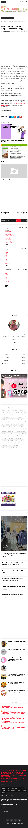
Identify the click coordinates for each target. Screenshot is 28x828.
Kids (22, 419)
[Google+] (15, 343)
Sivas (6, 259)
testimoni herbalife (22, 421)
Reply (6, 244)
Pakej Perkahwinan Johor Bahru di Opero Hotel (13, 778)
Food (13, 412)
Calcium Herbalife (21, 431)
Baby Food (4, 414)
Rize (6, 280)
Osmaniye (7, 284)
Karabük (7, 274)
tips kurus (21, 410)
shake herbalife (14, 447)
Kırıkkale (7, 262)
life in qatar (23, 412)
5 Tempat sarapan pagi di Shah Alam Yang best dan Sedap (16, 675)
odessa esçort (8, 238)
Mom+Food (23, 433)
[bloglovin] (19, 820)
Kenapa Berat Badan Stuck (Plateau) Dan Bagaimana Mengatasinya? (15, 659)
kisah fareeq (4, 419)
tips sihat (11, 419)
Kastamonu (7, 278)
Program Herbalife (8, 21)
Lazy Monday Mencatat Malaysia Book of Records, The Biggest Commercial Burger (12, 772)
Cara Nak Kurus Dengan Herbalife (10, 180)
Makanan (16, 433)
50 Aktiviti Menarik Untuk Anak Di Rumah (12, 808)
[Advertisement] (14, 48)
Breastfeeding (9, 424)
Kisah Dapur (9, 433)
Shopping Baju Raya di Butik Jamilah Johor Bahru (13, 770)
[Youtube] (24, 2)
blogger (18, 220)
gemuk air (4, 442)
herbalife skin (11, 442)
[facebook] (7, 820)
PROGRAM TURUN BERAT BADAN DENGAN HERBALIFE (12, 141)
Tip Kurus (4, 438)
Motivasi (3, 426)
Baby (17, 412)
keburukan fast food (13, 445)
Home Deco (13, 417)
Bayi (3, 424)
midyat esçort (8, 231)
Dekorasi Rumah (5, 417)
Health (17, 419)
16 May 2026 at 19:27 (23, 227)
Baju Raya (4, 431)
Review (23, 414)
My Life (9, 426)
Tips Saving (10, 438)
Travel (3, 412)
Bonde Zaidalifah (6, 711)
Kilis (6, 255)
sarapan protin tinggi (8, 96)
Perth (19, 417)
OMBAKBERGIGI (6, 721)
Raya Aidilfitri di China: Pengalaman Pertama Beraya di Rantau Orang (13, 728)
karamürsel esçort (9, 234)
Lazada (21, 424)
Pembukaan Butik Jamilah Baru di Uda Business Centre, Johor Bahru (13, 776)
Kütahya (7, 257)
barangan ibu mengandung (7, 440)
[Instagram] (22, 2)
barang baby (12, 428)
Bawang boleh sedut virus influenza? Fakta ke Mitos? (13, 719)
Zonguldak (7, 276)
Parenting (15, 410)
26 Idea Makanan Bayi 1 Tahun (16, 666)
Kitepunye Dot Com (7, 706)
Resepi (3, 410)
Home (2, 21)
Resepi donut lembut (14, 435)
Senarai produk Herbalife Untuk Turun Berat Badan (13, 160)
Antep (6, 252)
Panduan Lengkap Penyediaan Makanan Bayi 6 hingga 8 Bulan (16, 691)
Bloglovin (14, 363)
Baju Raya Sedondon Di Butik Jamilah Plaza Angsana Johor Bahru (12, 780)
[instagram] (15, 820)
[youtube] (11, 820)
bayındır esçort (8, 242)
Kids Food (4, 421)
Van (6, 256)
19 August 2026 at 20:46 (22, 269)
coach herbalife (21, 428)
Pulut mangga (4, 435)
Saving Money (4, 428)
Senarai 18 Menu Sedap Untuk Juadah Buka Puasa (16, 683)
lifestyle (8, 410)
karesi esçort (8, 237)
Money (18, 414)
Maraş (6, 277)
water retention (5, 450)
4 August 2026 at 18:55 (22, 248)
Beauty (8, 412)
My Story (14, 426)
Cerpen (3, 433)
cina (21, 440)
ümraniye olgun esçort (10, 241)
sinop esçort (8, 239)
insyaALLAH (4, 445)
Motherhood (14, 407)
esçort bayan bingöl (9, 235)
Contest (15, 424)
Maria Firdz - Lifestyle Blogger (10, 717)
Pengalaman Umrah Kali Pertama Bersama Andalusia (13, 723)
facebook (24, 220)
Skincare (23, 435)
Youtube (14, 360)
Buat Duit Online (11, 431)
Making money (12, 414)
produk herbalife (12, 421)
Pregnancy (22, 407)
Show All (25, 730)
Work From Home (19, 438)
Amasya (7, 281)
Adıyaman (7, 263)
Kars (6, 260)
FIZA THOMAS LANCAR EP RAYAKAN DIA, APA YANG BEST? (13, 708)
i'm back (18, 442)
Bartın (6, 282)
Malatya (7, 253)
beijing (16, 440)
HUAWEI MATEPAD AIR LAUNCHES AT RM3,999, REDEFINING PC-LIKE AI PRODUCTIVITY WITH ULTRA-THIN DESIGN (13, 714)
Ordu (6, 273)
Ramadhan (21, 426)
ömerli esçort (8, 233)
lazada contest (5, 447)
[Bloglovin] (26, 2)
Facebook (14, 354)
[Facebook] (20, 2)
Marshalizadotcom (7, 726)
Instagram (14, 357)
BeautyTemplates (18, 823)
